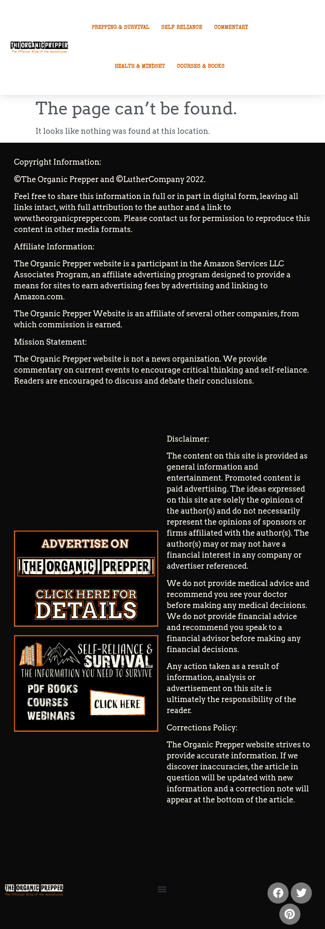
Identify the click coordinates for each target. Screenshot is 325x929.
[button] (162, 889)
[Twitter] (301, 893)
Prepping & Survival (120, 27)
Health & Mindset (140, 66)
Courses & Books (201, 66)
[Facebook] (278, 893)
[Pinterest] (289, 914)
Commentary (231, 27)
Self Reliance (181, 27)
